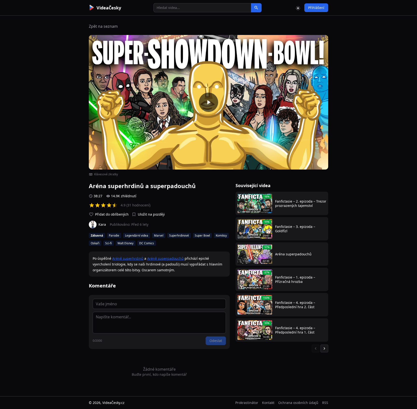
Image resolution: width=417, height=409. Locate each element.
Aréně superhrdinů (127, 258)
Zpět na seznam (103, 26)
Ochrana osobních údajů (298, 402)
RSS (325, 402)
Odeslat (215, 340)
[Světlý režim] (298, 8)
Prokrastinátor (246, 402)
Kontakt (268, 402)
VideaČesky (109, 8)
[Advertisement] (61, 88)
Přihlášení (316, 7)
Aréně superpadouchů (165, 258)
